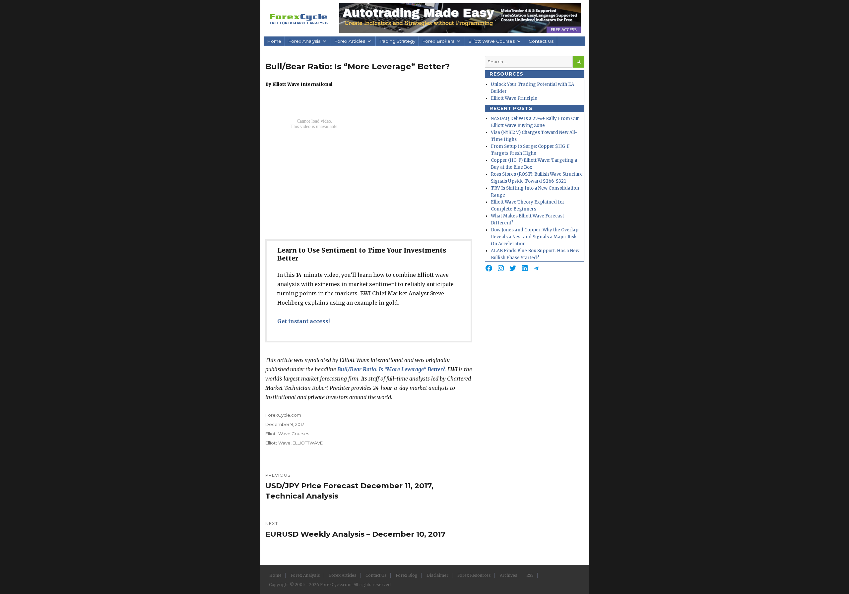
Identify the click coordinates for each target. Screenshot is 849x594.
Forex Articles (349, 41)
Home (274, 41)
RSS (530, 575)
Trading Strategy (397, 41)
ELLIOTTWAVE (308, 443)
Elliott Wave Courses (491, 41)
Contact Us (541, 41)
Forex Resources (474, 575)
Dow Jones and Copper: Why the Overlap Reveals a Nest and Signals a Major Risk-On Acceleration (534, 237)
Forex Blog (407, 575)
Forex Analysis (304, 41)
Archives (508, 575)
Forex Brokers (438, 41)
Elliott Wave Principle (514, 98)
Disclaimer (437, 575)
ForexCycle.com (283, 415)
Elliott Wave (278, 443)
